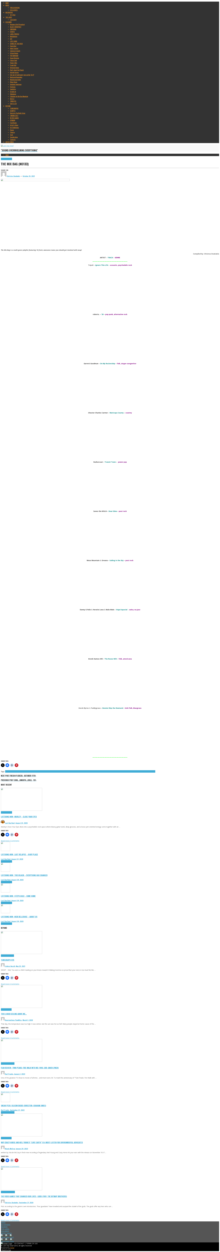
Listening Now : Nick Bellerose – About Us (19, 916)
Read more (5, 841)
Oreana (123, 771)
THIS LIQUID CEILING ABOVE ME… (14, 1013)
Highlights (4, 159)
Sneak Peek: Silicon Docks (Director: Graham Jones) (23, 1105)
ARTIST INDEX (6, 1233)
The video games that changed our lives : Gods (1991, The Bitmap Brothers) (34, 1196)
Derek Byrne (38, 771)
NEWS (3, 1222)
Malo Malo (99, 771)
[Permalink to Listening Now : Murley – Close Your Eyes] (21, 810)
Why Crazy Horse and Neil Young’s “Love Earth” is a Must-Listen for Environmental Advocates (42, 1142)
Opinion (9, 1138)
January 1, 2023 (19, 1074)
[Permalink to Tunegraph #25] (21, 953)
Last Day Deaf (10, 823)
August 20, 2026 (17, 879)
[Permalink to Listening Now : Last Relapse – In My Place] (5, 850)
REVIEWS (4, 1227)
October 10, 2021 (29, 176)
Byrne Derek (8, 771)
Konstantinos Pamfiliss (13, 1020)
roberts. (134, 771)
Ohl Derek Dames (116, 771)
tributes (149, 771)
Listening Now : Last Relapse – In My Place (19, 854)
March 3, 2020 (28, 1020)
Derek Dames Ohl (47, 771)
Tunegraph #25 (7, 960)
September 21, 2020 (26, 1202)
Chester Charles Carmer (19, 771)
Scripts (9, 1009)
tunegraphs (10, 955)
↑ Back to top (6, 1250)
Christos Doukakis (11, 1202)
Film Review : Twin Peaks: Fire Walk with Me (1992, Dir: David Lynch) (30, 1067)
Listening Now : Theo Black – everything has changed (24, 875)
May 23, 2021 (20, 966)
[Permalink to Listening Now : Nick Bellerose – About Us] (5, 912)
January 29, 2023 (22, 1148)
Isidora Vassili (10, 966)
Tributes (9, 159)
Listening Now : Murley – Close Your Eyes (19, 816)
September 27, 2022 (17, 1110)
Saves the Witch (142, 771)
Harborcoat (84, 771)
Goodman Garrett (76, 771)
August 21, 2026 (17, 859)
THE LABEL (5, 1229)
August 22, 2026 (22, 823)
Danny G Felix (31, 771)
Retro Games (11, 1192)
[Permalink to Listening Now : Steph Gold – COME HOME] (5, 892)
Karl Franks (9, 1074)
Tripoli (153, 771)
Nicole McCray (10, 1148)
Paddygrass (128, 771)
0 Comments (14, 841)
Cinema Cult (4, 1063)
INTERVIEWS (5, 1225)
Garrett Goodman (65, 771)
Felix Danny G (56, 771)
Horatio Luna (92, 771)
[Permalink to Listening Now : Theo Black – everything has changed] (5, 871)
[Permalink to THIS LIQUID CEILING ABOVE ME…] (21, 1007)
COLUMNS (5, 1231)
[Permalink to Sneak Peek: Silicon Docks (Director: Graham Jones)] (5, 1101)
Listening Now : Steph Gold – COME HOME (18, 896)
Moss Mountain (106, 771)
